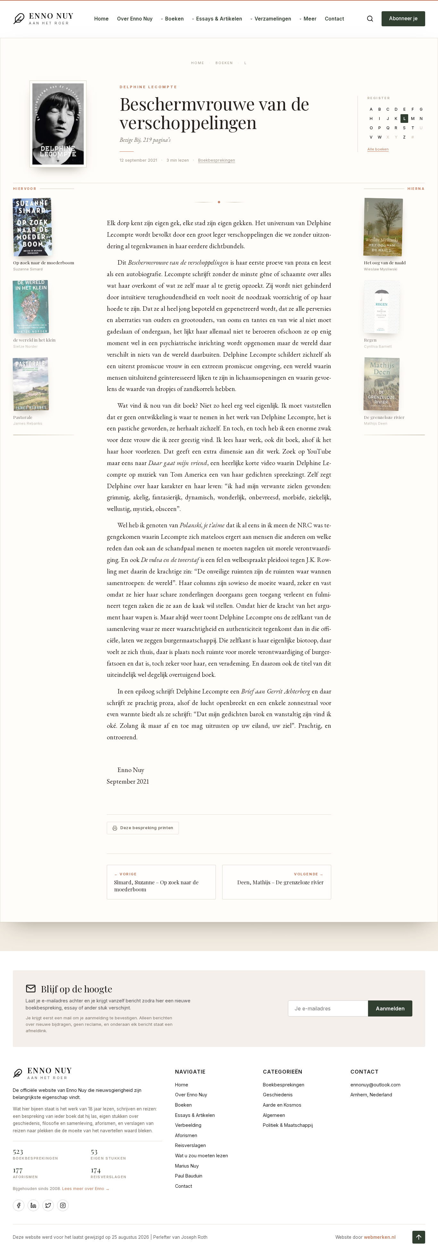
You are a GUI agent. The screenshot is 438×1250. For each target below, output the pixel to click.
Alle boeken (378, 149)
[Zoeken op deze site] (370, 18)
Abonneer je (403, 18)
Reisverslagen (190, 1145)
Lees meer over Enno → (86, 1188)
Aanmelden (390, 1008)
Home (101, 19)
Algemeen (274, 1115)
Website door (365, 1237)
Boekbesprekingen (216, 160)
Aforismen (186, 1135)
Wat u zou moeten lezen (201, 1155)
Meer (310, 19)
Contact (334, 19)
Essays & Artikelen (219, 19)
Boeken (174, 19)
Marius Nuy (187, 1166)
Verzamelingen (273, 19)
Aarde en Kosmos (282, 1105)
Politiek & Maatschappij (288, 1125)
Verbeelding (188, 1125)
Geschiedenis (278, 1094)
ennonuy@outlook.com (375, 1084)
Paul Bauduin (188, 1175)
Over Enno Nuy (135, 19)
